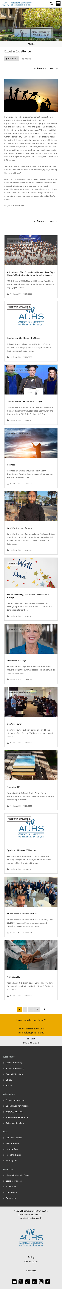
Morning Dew (12, 1149)
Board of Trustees (14, 1181)
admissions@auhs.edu (31, 1032)
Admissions (9, 1094)
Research (10, 1085)
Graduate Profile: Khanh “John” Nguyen (25, 401)
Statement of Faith (14, 1137)
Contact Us (11, 1198)
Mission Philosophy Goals (17, 1175)
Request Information (15, 1100)
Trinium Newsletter (19, 241)
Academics (9, 1056)
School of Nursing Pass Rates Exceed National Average (28, 596)
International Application (17, 1117)
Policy (31, 1257)
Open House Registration (17, 1106)
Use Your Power (14, 724)
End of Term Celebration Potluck (22, 913)
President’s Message (16, 660)
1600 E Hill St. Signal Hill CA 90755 (31, 1211)
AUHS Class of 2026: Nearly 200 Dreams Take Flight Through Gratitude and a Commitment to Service (31, 273)
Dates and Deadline (15, 1123)
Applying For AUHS (14, 1111)
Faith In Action (12, 1143)
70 (37, 1009)
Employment (11, 1192)
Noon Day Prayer (13, 1155)
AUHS (31, 44)
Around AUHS (13, 787)
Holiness (11, 464)
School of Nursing (14, 1062)
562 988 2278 (31, 1042)
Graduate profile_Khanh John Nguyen (24, 338)
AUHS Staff (11, 1186)
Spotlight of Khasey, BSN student (22, 850)
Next (52, 68)
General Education (14, 1074)
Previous (41, 68)
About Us (8, 1169)
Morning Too (11, 1160)
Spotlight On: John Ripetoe (19, 528)
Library (9, 1080)
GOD (5, 1131)
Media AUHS (12, 59)
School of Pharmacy (15, 1068)
